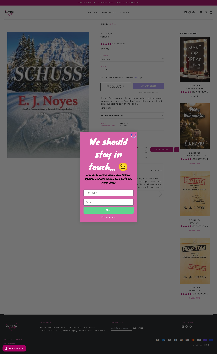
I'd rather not (108, 217)
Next (108, 210)
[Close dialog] (133, 135)
